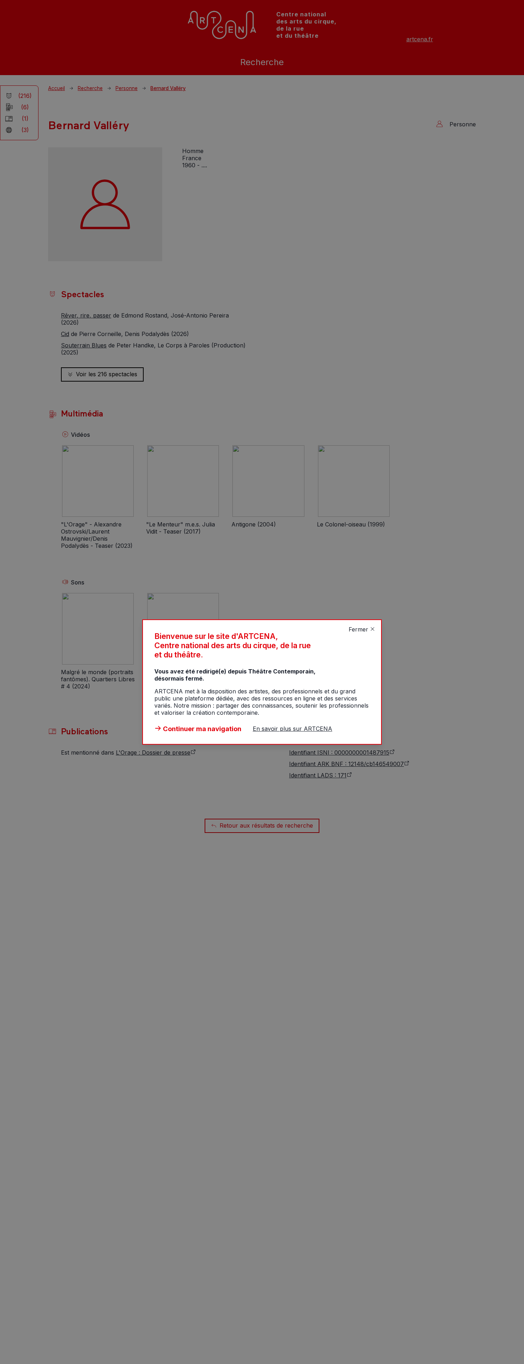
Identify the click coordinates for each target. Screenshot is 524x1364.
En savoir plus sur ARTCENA (292, 728)
